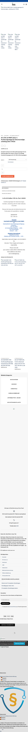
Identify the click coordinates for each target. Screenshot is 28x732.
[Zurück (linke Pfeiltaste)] (1, 635)
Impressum (4, 562)
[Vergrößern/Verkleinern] (1, 630)
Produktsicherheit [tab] (6, 193)
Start (2, 135)
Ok (2, 729)
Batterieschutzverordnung (7, 570)
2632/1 (2, 160)
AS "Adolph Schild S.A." (14, 135)
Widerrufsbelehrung (6, 573)
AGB (17, 525)
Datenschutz (4, 567)
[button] (2, 4)
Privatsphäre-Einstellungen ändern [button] (10, 588)
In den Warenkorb (7, 176)
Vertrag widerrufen (6, 575)
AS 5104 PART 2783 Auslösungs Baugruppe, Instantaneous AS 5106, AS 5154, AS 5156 (7, 362)
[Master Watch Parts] (13, 4)
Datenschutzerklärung (12, 606)
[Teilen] (8, 630)
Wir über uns (5, 559)
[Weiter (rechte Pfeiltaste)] (5, 635)
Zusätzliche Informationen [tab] (8, 190)
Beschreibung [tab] (5, 188)
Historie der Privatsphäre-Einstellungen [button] (11, 583)
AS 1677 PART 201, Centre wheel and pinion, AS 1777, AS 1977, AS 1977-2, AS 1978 (20, 363)
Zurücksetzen (10, 162)
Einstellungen (19, 643)
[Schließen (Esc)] (12, 630)
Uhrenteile (6, 135)
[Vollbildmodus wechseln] (5, 630)
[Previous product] (5, 146)
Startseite (4, 557)
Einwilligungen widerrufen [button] (8, 585)
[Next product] (2, 146)
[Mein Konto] (24, 4)
